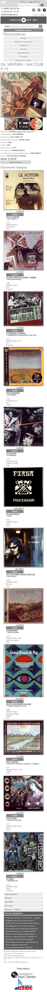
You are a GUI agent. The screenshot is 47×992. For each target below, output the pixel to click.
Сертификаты (23, 53)
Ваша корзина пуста (28, 5)
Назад (23, 38)
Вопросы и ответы (23, 60)
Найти (40, 26)
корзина (36, 1)
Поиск (8, 26)
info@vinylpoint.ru (9, 14)
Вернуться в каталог (23, 42)
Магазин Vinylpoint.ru (14, 913)
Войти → (24, 1)
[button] (44, 74)
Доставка (9, 902)
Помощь (23, 56)
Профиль (23, 45)
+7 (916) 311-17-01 (10, 11)
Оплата (8, 898)
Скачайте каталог (23, 30)
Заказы (23, 49)
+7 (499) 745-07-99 (10, 8)
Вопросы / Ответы (12, 909)
